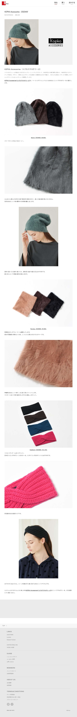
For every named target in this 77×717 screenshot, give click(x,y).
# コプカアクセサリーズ (28, 610)
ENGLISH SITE (10, 710)
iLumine (9, 637)
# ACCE (41, 610)
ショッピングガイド (12, 656)
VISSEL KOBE (10, 647)
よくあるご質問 (11, 659)
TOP (3, 625)
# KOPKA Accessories (12, 610)
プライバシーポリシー (12, 699)
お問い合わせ (10, 661)
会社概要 (9, 682)
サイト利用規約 (11, 694)
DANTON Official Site (12, 645)
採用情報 (9, 685)
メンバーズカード (11, 671)
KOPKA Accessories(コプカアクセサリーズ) (17, 80)
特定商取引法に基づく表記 (13, 697)
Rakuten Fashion (11, 639)
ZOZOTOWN (10, 634)
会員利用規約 (10, 673)
